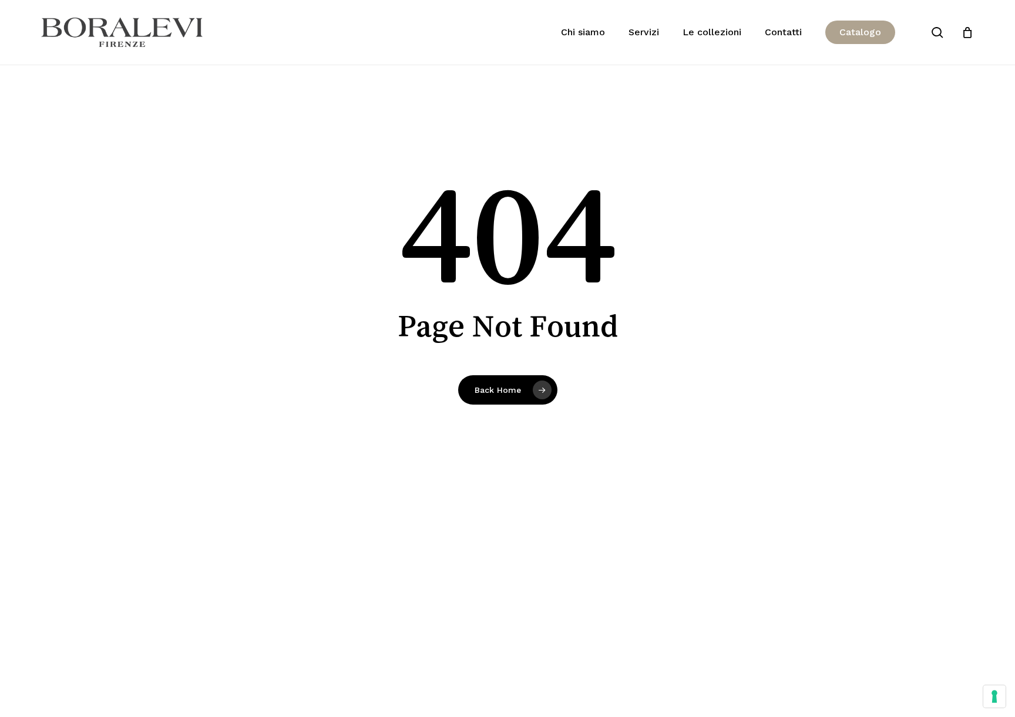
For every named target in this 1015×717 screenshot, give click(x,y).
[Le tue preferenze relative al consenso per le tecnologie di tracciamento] (994, 696)
